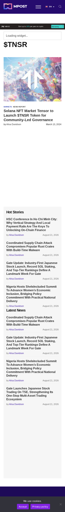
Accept (23, 506)
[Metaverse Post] (15, 6)
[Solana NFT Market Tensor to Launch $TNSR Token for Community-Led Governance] (32, 79)
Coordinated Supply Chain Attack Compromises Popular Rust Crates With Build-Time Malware (30, 246)
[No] (60, 504)
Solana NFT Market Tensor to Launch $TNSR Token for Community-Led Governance (28, 115)
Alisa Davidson (13, 124)
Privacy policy (40, 506)
